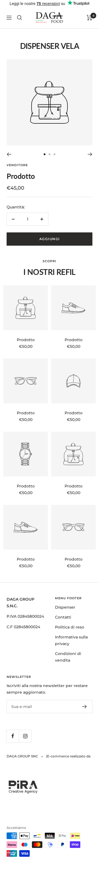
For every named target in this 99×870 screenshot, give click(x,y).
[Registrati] (84, 707)
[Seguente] (90, 154)
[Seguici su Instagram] (25, 736)
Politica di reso (69, 627)
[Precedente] (9, 154)
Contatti (63, 617)
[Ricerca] (19, 17)
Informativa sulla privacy (71, 640)
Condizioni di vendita (68, 657)
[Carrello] (89, 17)
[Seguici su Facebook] (13, 736)
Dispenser (65, 607)
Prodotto (26, 339)
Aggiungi (49, 239)
